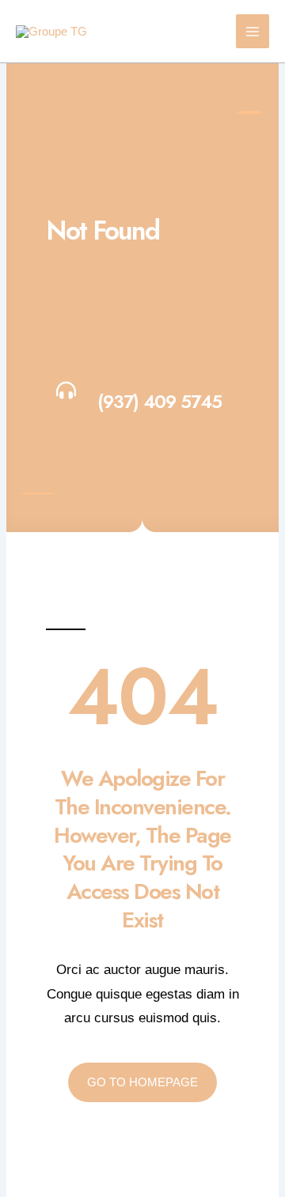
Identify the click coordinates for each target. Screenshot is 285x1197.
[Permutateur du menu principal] (253, 31)
